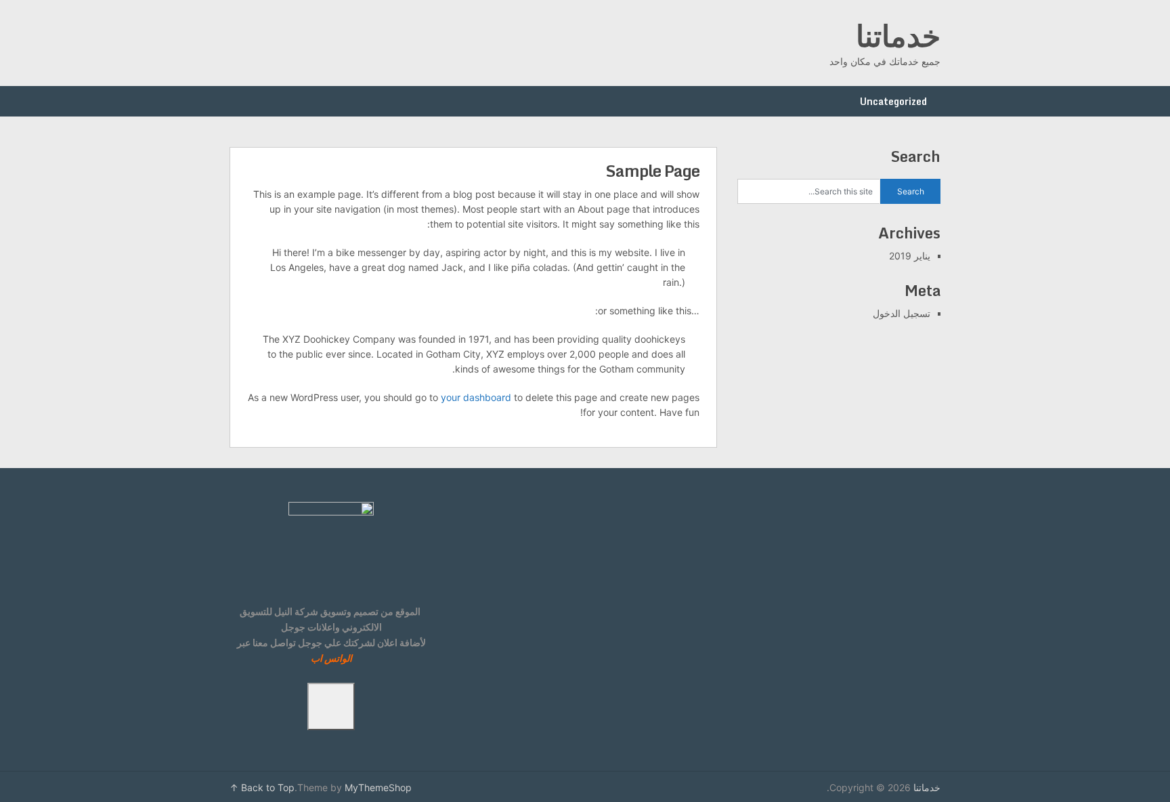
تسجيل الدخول (901, 313)
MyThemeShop (378, 787)
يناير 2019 (909, 255)
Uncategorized (893, 101)
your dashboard (476, 397)
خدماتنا (898, 35)
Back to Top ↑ (262, 787)
